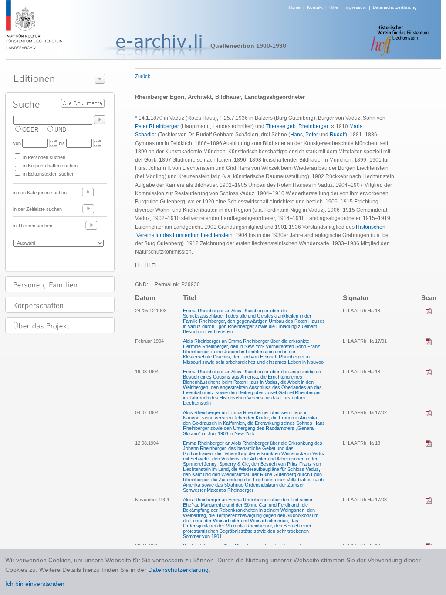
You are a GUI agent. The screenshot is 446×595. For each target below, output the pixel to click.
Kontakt (315, 7)
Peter (311, 135)
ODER (30, 129)
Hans (296, 135)
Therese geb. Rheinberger (297, 126)
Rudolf (337, 135)
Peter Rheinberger (157, 126)
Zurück (142, 76)
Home (295, 7)
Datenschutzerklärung (395, 7)
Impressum (355, 7)
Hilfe (333, 7)
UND (60, 129)
